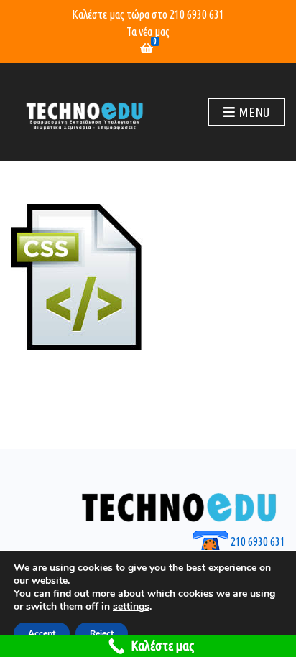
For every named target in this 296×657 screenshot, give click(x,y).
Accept (41, 633)
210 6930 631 (197, 14)
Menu (252, 112)
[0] (146, 48)
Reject (102, 633)
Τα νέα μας (148, 31)
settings (131, 606)
